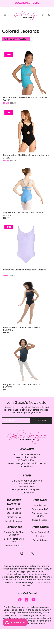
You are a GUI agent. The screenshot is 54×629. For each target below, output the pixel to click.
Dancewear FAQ (40, 509)
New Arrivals (40, 505)
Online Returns (40, 540)
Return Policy (14, 508)
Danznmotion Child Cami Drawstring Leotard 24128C (26, 156)
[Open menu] (4, 15)
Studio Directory (40, 520)
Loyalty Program (13, 521)
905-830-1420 (26, 460)
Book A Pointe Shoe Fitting (14, 540)
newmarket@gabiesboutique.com (27, 463)
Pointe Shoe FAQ (13, 545)
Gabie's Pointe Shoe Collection (14, 533)
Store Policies (14, 512)
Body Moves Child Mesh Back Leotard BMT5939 (22, 386)
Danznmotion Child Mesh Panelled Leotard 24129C (25, 99)
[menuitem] (14, 509)
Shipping (40, 536)
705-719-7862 (26, 486)
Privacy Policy (14, 516)
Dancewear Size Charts (40, 514)
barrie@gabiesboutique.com (27, 489)
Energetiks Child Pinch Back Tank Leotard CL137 (24, 271)
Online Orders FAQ (40, 532)
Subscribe (40, 420)
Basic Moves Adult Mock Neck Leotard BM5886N (22, 329)
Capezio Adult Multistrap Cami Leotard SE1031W (23, 214)
